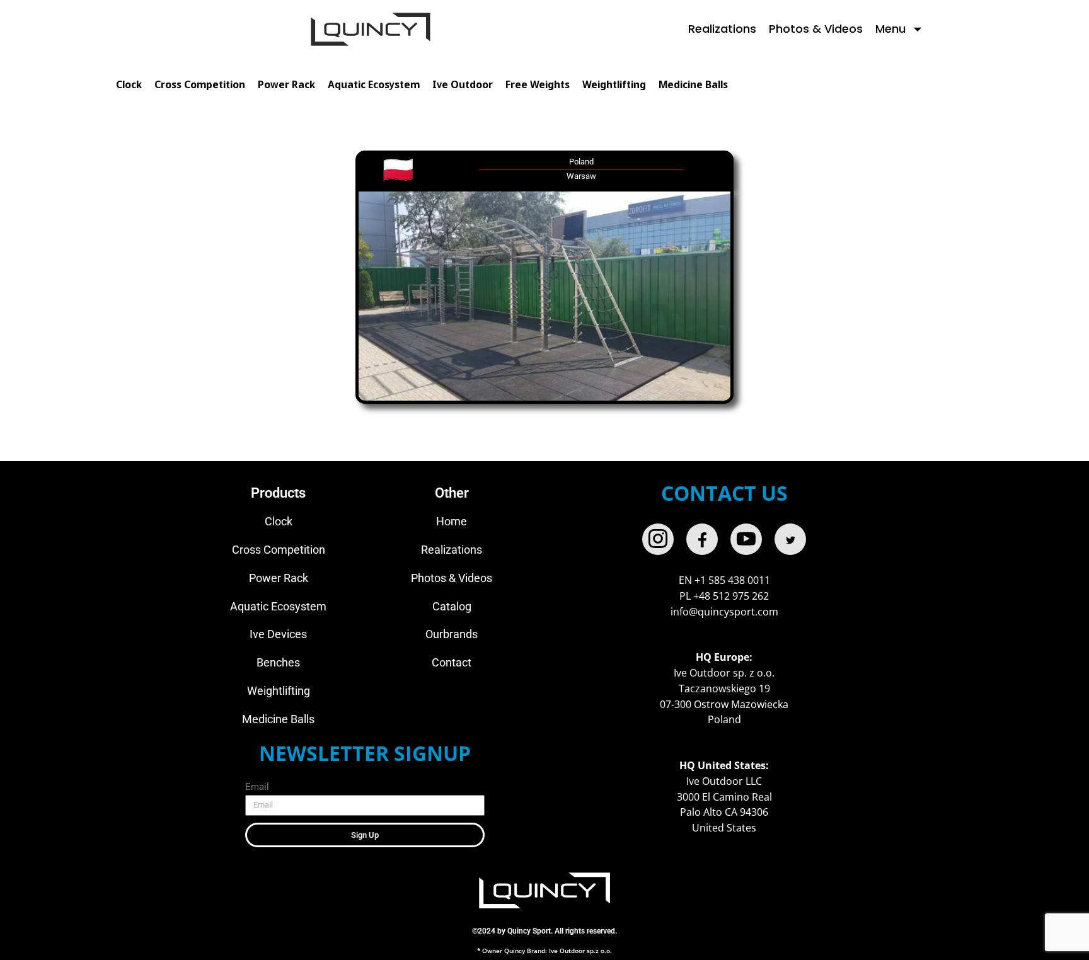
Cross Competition (199, 85)
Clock (129, 85)
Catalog (451, 606)
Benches (278, 662)
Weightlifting (614, 85)
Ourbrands (451, 634)
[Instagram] (658, 539)
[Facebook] (702, 539)
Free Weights (537, 85)
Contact (451, 662)
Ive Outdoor (462, 85)
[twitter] (790, 539)
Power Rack (286, 85)
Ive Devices (278, 634)
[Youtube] (746, 539)
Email (257, 786)
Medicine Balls (693, 85)
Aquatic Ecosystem (374, 85)
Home (451, 521)
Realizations (722, 29)
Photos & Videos (816, 29)
